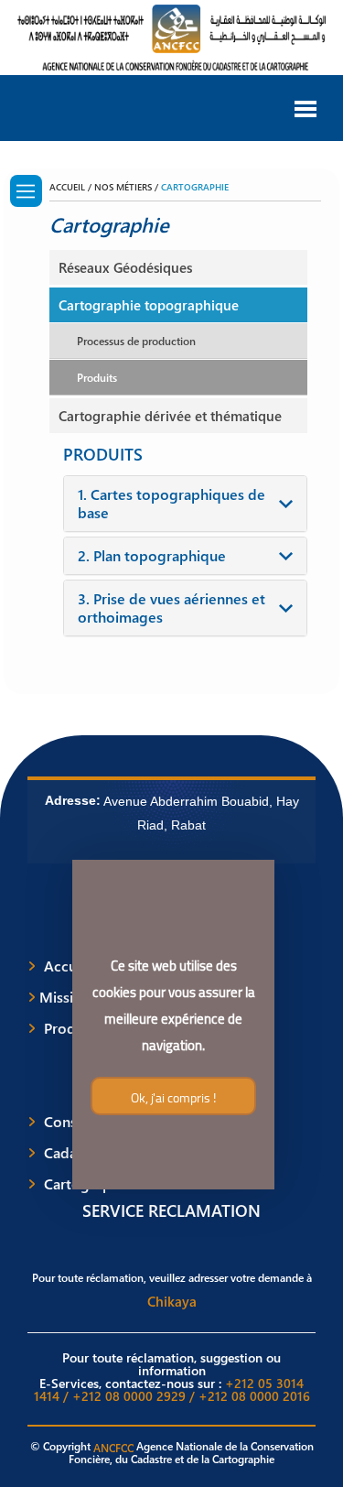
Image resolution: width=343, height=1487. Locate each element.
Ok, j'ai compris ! (173, 1098)
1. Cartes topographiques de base (171, 503)
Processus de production (136, 340)
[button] (305, 107)
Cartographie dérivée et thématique (170, 416)
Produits (97, 377)
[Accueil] (26, 191)
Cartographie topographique (149, 305)
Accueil (68, 966)
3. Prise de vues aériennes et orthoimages (171, 608)
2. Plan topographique (152, 556)
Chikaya (172, 1301)
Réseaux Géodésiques (125, 267)
